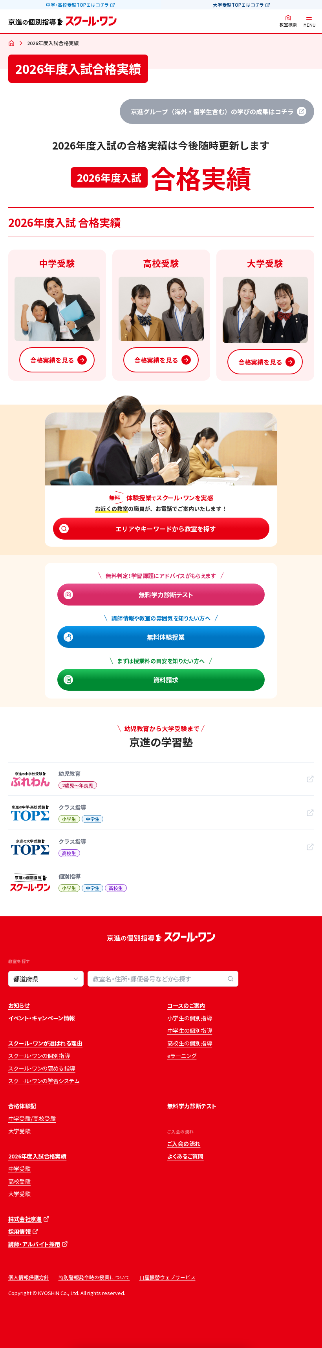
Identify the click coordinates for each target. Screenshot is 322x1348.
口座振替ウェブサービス (167, 1277)
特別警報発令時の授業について (94, 1277)
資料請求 (165, 679)
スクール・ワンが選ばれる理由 (45, 1043)
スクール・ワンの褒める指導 (41, 1068)
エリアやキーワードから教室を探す (165, 528)
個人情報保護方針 (28, 1277)
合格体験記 (22, 1106)
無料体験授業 (166, 637)
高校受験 (19, 1181)
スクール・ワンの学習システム (44, 1081)
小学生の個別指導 (189, 1018)
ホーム (11, 43)
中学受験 (19, 1169)
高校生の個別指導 (189, 1043)
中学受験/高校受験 (32, 1118)
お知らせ (19, 1005)
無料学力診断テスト (166, 594)
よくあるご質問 (185, 1156)
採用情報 (19, 1231)
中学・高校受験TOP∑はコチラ (77, 5)
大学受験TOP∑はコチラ (238, 5)
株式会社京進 (25, 1219)
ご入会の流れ (183, 1143)
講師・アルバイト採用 (34, 1244)
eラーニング (181, 1056)
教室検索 (288, 24)
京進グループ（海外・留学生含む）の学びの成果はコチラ (212, 111)
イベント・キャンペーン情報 (41, 1018)
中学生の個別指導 (189, 1030)
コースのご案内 (186, 1005)
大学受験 (19, 1131)
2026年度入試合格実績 (37, 1156)
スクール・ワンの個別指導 (39, 1056)
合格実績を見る (52, 360)
